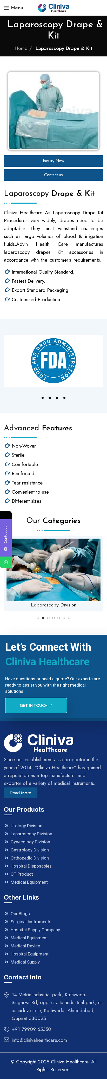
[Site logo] (53, 7)
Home (21, 48)
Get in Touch (34, 705)
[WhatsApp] (6, 562)
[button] (43, 398)
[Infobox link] (53, 573)
